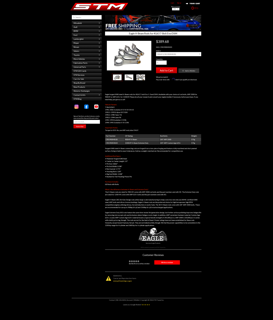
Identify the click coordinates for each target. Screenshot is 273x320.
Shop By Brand (79, 83)
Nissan (76, 47)
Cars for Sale (79, 79)
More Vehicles (79, 59)
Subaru (76, 51)
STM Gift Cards (80, 71)
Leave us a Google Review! (136, 305)
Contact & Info (79, 95)
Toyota (76, 55)
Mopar (76, 43)
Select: (158, 51)
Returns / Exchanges (82, 91)
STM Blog (77, 99)
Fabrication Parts (80, 63)
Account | (130, 300)
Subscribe (79, 126)
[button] (188, 70)
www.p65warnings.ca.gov (122, 281)
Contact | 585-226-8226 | (118, 300)
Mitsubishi (78, 23)
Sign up (179, 3)
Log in (172, 3)
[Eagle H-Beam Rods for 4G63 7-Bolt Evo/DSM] (117, 77)
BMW (76, 31)
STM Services (79, 75)
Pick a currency (175, 7)
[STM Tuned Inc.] (99, 6)
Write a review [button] (167, 262)
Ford (75, 35)
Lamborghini (78, 39)
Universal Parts (80, 67)
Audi (75, 27)
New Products (79, 87)
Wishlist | (137, 300)
